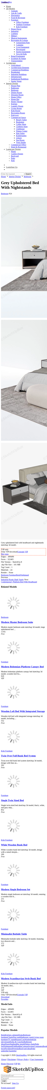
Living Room (16, 108)
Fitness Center (21, 131)
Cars (23, 1039)
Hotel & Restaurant (18, 147)
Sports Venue (16, 81)
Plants (13, 151)
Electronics (15, 15)
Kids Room (15, 111)
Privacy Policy (23, 1059)
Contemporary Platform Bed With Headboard (19, 582)
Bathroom (15, 88)
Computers (38, 1046)
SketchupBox (6, 2)
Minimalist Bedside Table (14, 934)
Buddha (19, 1046)
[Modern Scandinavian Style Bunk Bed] (13, 971)
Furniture (14, 20)
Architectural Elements (20, 68)
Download (5, 997)
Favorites (4, 999)
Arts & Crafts (16, 13)
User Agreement (36, 1059)
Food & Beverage (18, 18)
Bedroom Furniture (8, 575)
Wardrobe (28, 1039)
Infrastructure (16, 77)
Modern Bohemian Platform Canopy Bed (22, 666)
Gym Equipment (22, 47)
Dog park (16, 1037)
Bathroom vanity (27, 1037)
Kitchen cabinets (11, 1035)
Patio (13, 158)
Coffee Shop (21, 124)
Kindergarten (21, 136)
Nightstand (24, 575)
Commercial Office (18, 145)
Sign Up (15, 1083)
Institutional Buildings (19, 79)
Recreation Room (18, 113)
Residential (15, 72)
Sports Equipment (23, 52)
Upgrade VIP (22, 552)
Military (14, 36)
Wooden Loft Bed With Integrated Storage (23, 711)
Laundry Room (17, 106)
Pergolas (15, 1049)
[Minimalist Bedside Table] (13, 927)
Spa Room (20, 140)
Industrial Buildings (19, 74)
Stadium (13, 1044)
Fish (14, 1046)
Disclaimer (11, 1059)
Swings (31, 1046)
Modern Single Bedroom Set (15, 889)
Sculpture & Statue (18, 58)
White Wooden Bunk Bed (14, 845)
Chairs (10, 1037)
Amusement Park (23, 43)
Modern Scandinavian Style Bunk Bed (21, 978)
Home (8, 6)
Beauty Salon (21, 120)
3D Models (10, 9)
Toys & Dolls (21, 54)
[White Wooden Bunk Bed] (13, 838)
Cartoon (25, 1046)
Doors (7, 1044)
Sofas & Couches (17, 1042)
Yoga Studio (21, 142)
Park (13, 161)
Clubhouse (20, 129)
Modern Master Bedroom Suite (17, 622)
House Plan (15, 86)
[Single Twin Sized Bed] (13, 793)
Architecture (11, 63)
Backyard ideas (25, 1049)
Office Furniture (22, 22)
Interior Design (12, 83)
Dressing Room (17, 95)
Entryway (15, 115)
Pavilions (8, 1049)
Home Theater (16, 102)
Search (28, 174)
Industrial (14, 31)
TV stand (11, 1039)
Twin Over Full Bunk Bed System (18, 755)
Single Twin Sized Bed (12, 800)
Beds (18, 575)
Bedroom (14, 90)
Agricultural (16, 65)
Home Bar (15, 99)
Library (19, 138)
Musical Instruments (19, 38)
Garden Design (17, 154)
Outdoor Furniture (23, 24)
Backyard (15, 156)
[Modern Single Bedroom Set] (13, 882)
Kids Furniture (22, 27)
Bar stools (20, 1044)
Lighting (14, 34)
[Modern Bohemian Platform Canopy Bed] (13, 660)
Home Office (16, 97)
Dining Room (16, 92)
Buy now (5, 554)
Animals (14, 11)
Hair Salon (20, 133)
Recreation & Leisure (19, 40)
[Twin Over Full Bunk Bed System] (13, 749)
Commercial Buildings (20, 70)
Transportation (16, 61)
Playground (20, 49)
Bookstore (20, 122)
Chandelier (12, 1051)
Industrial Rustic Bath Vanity (12, 580)
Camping (19, 45)
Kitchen (14, 104)
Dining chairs (29, 1044)
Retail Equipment (18, 56)
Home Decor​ (16, 29)
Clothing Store (22, 127)
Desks (20, 1035)
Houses (18, 1039)
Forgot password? (8, 1088)
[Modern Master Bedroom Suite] (13, 615)
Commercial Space (18, 117)
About (3, 1059)
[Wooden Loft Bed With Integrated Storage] (13, 704)
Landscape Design (13, 149)
